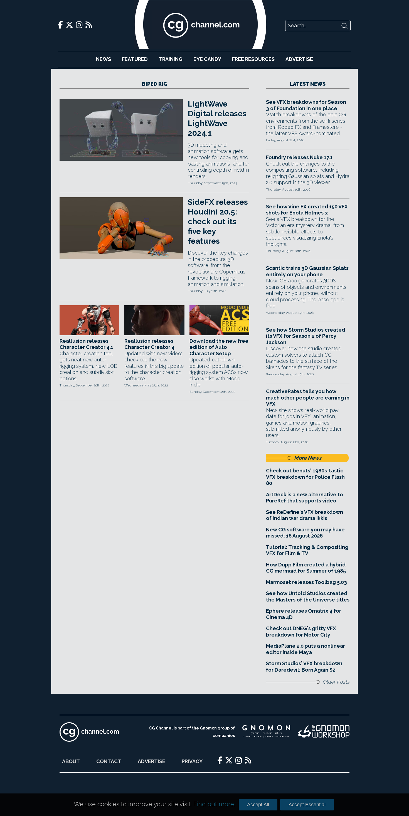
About (71, 761)
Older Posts (335, 682)
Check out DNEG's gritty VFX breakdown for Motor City (301, 631)
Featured (135, 59)
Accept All (258, 804)
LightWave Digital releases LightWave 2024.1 (217, 118)
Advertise (299, 59)
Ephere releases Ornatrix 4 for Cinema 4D (303, 614)
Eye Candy (207, 59)
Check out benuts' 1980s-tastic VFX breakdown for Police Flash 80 (305, 477)
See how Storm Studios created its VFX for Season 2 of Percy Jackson (305, 336)
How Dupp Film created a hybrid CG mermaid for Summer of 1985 (306, 568)
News (103, 59)
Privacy (192, 761)
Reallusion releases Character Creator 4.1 (86, 344)
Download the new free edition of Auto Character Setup (218, 347)
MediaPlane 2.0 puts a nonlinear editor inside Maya (305, 649)
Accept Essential (307, 804)
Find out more (213, 804)
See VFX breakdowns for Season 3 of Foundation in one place (306, 105)
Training (171, 59)
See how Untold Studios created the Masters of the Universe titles (307, 596)
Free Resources (253, 59)
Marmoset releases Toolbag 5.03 (306, 582)
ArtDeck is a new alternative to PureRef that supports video (304, 498)
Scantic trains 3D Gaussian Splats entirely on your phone (307, 271)
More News (307, 458)
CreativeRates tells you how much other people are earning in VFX (307, 397)
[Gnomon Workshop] (323, 732)
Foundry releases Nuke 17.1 (299, 157)
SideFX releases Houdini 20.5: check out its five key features (218, 222)
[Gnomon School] (266, 732)
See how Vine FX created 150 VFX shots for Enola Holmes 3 (307, 210)
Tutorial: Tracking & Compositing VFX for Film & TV (307, 550)
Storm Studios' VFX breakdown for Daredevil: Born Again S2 (304, 666)
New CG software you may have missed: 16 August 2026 (305, 533)
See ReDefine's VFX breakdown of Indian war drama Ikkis (304, 515)
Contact (108, 761)
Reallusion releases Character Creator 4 (149, 344)
